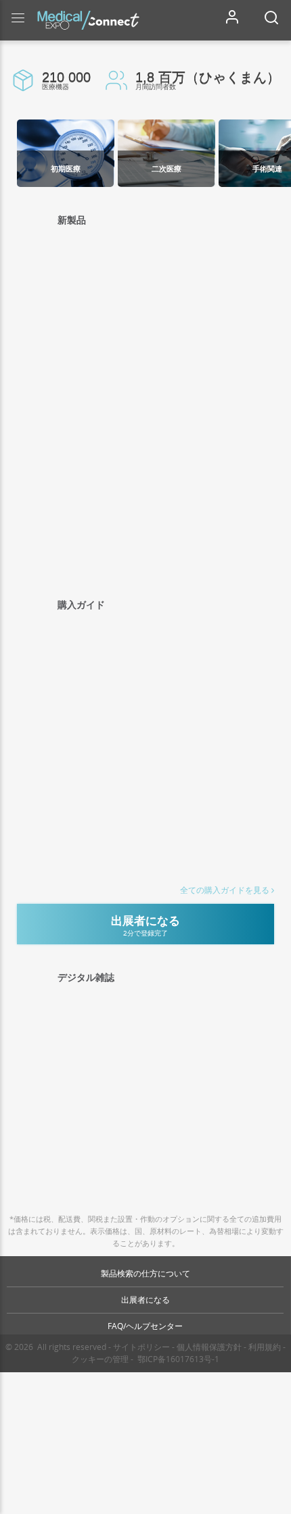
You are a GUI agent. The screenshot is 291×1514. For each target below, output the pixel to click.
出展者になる (145, 1299)
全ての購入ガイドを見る (224, 890)
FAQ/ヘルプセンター (145, 1326)
